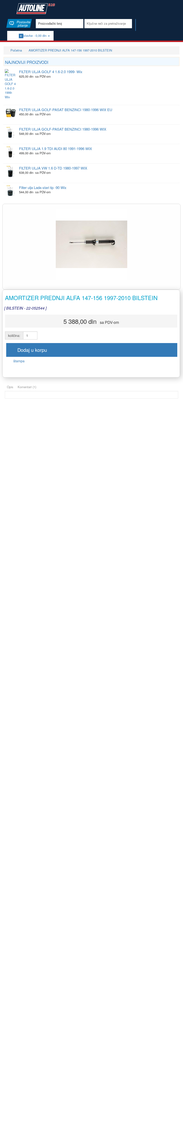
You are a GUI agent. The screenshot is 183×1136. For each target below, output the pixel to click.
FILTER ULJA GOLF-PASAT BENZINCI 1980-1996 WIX (62, 129)
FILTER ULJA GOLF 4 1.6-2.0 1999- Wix (50, 71)
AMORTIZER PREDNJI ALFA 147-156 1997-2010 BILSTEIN (70, 50)
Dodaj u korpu (31, 349)
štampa (18, 360)
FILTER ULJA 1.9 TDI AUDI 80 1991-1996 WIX (55, 148)
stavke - (34, 35)
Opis (10, 387)
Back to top (175, 1129)
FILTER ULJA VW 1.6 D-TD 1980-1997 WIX (53, 167)
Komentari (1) (27, 387)
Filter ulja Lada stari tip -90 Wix (42, 187)
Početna (16, 50)
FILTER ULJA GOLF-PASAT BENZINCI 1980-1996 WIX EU (65, 109)
